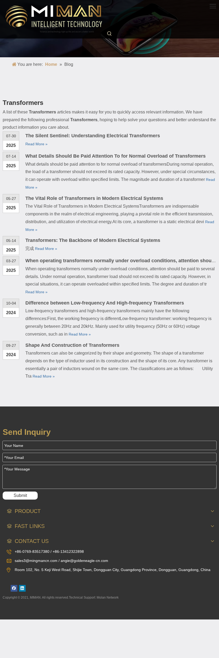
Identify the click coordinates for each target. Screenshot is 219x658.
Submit (20, 495)
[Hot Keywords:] (109, 34)
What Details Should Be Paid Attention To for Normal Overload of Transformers (115, 156)
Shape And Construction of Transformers (72, 345)
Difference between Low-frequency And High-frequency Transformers (104, 303)
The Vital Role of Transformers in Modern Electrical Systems (94, 198)
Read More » (36, 144)
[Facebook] (14, 588)
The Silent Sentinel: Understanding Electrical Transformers (92, 135)
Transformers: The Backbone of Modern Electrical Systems (92, 240)
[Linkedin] (22, 588)
